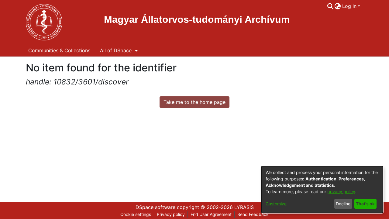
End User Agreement (211, 214)
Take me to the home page (194, 102)
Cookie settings (135, 214)
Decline (343, 203)
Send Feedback (253, 214)
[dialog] (322, 189)
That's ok (365, 203)
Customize (276, 203)
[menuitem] (338, 6)
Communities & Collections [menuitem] (59, 50)
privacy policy (341, 191)
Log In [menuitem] (349, 6)
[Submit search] (330, 6)
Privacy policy (171, 214)
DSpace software (155, 207)
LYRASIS (244, 207)
